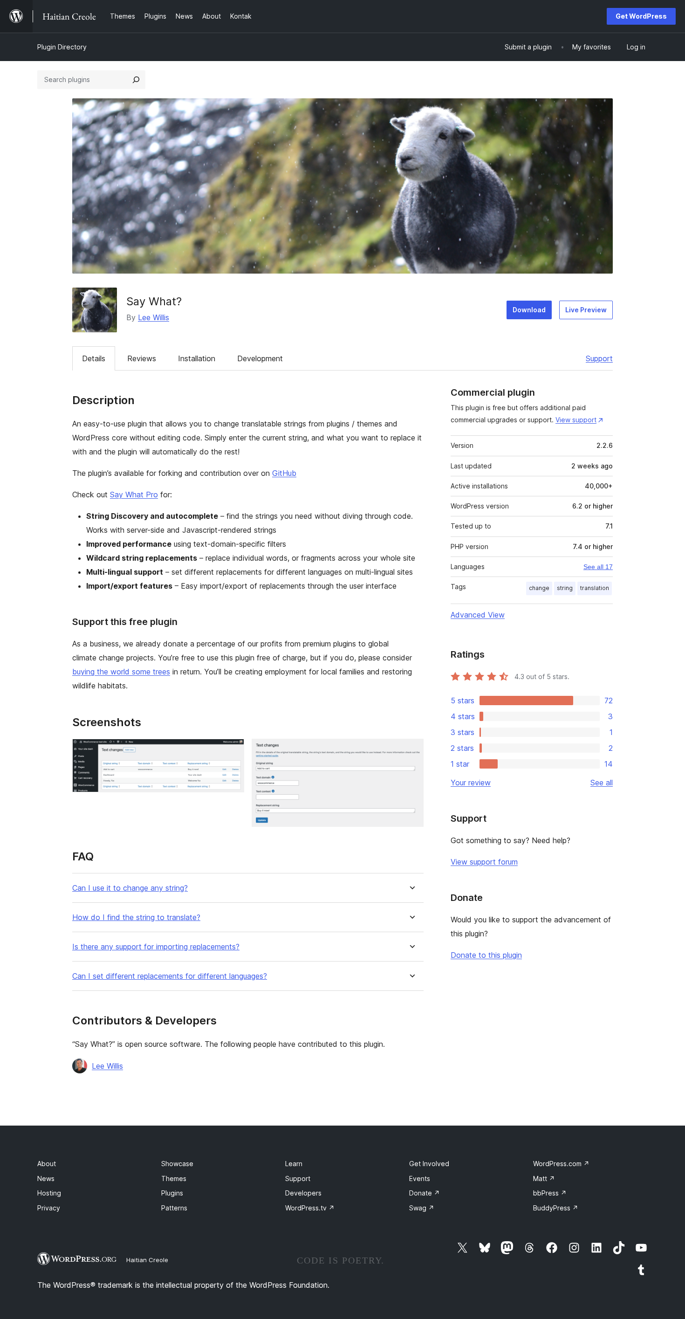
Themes (173, 1178)
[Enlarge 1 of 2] (231, 751)
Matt (544, 1178)
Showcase (177, 1164)
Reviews (141, 358)
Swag (421, 1208)
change (539, 587)
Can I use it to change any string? (130, 888)
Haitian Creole (147, 1260)
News (46, 1178)
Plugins (172, 1193)
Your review (471, 782)
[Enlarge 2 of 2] (411, 751)
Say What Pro (134, 494)
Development (260, 358)
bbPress (550, 1193)
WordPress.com (561, 1164)
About (46, 1164)
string (565, 587)
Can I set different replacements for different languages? (169, 976)
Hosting (49, 1193)
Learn (293, 1164)
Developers (303, 1193)
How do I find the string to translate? (136, 917)
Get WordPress (641, 16)
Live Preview (586, 310)
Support (599, 358)
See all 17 (598, 566)
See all (601, 782)
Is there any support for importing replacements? (156, 946)
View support (575, 420)
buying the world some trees (121, 671)
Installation (196, 358)
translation (594, 587)
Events (419, 1178)
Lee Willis (153, 317)
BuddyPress (555, 1208)
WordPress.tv (310, 1208)
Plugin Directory (62, 47)
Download (529, 310)
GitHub (284, 473)
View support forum (484, 861)
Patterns (174, 1208)
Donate (424, 1193)
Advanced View (478, 614)
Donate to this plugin (486, 955)
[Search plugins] (136, 79)
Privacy (48, 1208)
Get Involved (429, 1164)
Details (93, 358)
